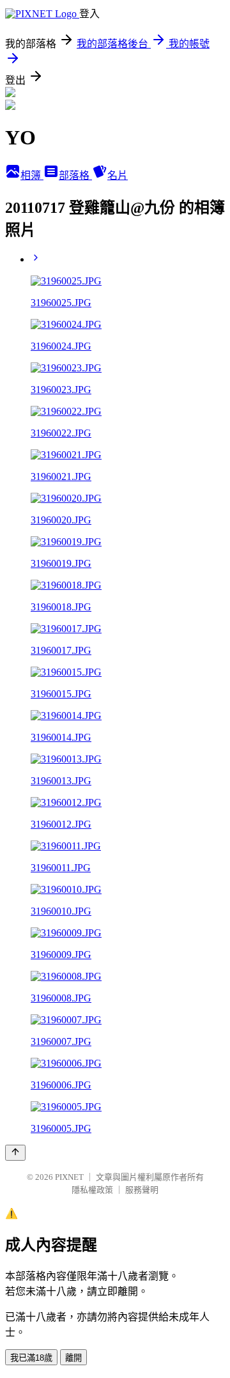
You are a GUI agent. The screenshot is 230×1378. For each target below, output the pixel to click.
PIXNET (69, 1177)
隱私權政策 (92, 1190)
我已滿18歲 (31, 1358)
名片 (117, 175)
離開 (73, 1358)
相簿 (31, 175)
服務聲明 (141, 1190)
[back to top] (15, 1153)
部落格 (75, 175)
